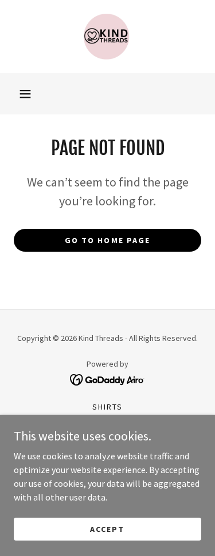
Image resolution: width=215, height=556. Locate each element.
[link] (108, 36)
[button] (25, 93)
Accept (107, 528)
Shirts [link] (107, 407)
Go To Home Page (107, 240)
